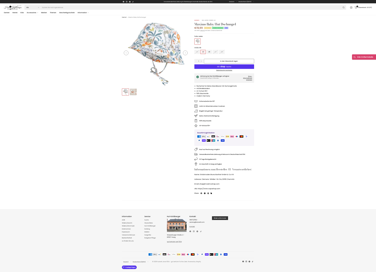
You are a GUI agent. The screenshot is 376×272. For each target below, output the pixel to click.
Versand (202, 30)
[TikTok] (132, 1)
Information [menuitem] (82, 12)
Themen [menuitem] (53, 12)
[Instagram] (126, 1)
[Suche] (343, 7)
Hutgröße (147, 235)
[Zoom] (186, 23)
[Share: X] (204, 193)
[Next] (185, 53)
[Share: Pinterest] (208, 193)
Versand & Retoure (128, 235)
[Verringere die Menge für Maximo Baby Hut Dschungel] (195, 61)
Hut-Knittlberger (149, 226)
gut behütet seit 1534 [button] (174, 242)
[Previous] (126, 53)
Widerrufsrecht (127, 223)
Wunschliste (148, 223)
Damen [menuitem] (6, 12)
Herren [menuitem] (15, 12)
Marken (146, 232)
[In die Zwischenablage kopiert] (211, 193)
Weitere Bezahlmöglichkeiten (224, 70)
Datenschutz (126, 229)
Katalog (147, 229)
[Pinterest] (129, 1)
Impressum (126, 232)
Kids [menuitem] (22, 12)
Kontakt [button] (192, 227)
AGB (123, 220)
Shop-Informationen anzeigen (247, 78)
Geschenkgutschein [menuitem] (67, 12)
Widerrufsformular (128, 226)
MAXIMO (196, 20)
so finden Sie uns (128, 241)
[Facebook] (123, 1)
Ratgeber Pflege (150, 238)
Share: (196, 193)
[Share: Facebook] (201, 193)
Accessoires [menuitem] (31, 12)
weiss (197, 41)
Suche (146, 220)
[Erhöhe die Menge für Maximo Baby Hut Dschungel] (201, 61)
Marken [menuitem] (44, 12)
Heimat (124, 17)
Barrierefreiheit (127, 238)
